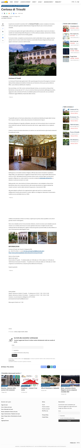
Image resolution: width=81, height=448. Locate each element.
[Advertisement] (32, 107)
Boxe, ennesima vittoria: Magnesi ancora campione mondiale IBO (69, 389)
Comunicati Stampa (25, 385)
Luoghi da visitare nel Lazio (8, 5)
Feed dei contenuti (45, 406)
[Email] (9, 13)
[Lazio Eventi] (4, 2)
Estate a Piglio (73, 49)
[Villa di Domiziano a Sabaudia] (50, 380)
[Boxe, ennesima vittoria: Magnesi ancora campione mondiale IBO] (70, 380)
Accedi (43, 404)
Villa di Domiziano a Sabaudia (50, 388)
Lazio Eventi (5, 16)
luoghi (19, 331)
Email (13, 345)
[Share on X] (4, 13)
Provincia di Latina (45, 385)
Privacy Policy (11, 360)
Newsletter (16, 350)
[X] (74, 2)
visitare (26, 331)
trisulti (22, 331)
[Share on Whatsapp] (7, 13)
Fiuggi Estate (73, 56)
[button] (75, 2)
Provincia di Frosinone (22, 5)
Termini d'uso (26, 358)
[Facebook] (72, 2)
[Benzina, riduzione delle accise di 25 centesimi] (10, 380)
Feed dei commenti (46, 408)
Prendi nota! (4, 385)
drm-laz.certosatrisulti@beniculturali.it (33, 251)
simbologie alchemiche (45, 178)
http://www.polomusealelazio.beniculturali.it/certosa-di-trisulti (25, 253)
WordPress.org (45, 410)
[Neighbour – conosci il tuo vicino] (30, 380)
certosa (15, 331)
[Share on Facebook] (2, 13)
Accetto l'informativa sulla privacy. (21, 352)
